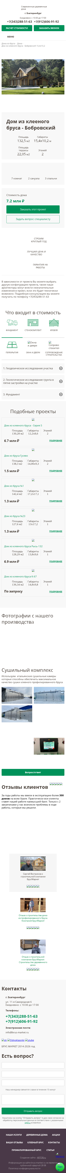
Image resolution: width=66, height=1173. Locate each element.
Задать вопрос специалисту (33, 219)
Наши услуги (14, 1134)
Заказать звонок (49, 28)
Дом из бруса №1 (14, 485)
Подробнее (55, 440)
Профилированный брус (26, 1150)
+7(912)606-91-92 (46, 22)
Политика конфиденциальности (24, 1168)
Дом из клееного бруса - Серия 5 (23, 425)
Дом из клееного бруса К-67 (20, 576)
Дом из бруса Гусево (16, 455)
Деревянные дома (37, 1134)
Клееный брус (35, 1142)
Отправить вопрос (33, 1111)
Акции (56, 1134)
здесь (27, 1122)
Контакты (54, 1142)
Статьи (50, 1150)
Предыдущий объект (14, 51)
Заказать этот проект (33, 209)
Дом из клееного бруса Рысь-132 (23, 546)
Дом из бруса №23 (14, 516)
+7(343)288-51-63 (19, 22)
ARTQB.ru (41, 1157)
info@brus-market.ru (17, 1032)
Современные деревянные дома (34, 7)
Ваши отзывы (14, 1142)
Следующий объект (36, 51)
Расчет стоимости (17, 28)
